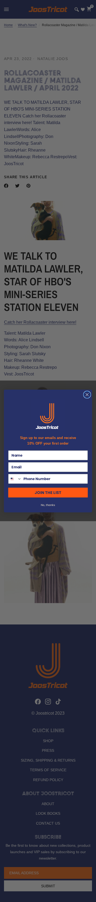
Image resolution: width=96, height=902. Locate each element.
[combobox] (15, 479)
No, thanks (48, 505)
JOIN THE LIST (48, 492)
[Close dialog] (87, 394)
